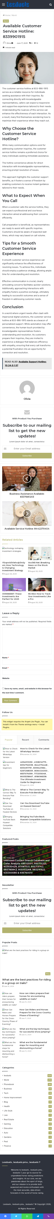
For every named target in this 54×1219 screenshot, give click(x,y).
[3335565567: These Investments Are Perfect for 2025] (14, 584)
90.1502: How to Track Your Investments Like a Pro (39, 596)
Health (7, 1106)
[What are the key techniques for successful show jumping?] (9, 1033)
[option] (27, 861)
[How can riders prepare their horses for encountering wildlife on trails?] (9, 999)
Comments (43, 739)
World (14, 15)
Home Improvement (13, 1097)
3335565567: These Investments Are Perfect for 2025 (11, 596)
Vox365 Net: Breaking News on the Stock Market (39, 565)
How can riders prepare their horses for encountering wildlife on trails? (34, 996)
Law (6, 1115)
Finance (7, 1146)
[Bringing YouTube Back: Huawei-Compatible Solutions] (10, 822)
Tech (6, 1093)
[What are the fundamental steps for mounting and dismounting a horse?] (9, 1049)
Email (5, 668)
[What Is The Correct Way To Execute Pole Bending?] (10, 794)
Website (5, 678)
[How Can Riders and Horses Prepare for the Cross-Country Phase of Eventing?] (9, 1017)
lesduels (7, 1075)
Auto (6, 1133)
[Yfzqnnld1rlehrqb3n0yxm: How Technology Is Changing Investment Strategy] (14, 553)
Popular (8, 739)
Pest (6, 1141)
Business (8, 1089)
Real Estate (9, 1119)
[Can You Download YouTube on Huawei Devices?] (10, 807)
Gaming (7, 1124)
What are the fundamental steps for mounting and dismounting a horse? (33, 1045)
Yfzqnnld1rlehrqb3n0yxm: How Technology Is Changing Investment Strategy (13, 566)
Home (7, 15)
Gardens (7, 1137)
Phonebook (9, 1084)
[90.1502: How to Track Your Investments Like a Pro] (40, 584)
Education (8, 1128)
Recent (25, 739)
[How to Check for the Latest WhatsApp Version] (10, 753)
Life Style (8, 1111)
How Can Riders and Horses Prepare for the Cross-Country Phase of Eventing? (35, 1012)
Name (5, 658)
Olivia (9, 43)
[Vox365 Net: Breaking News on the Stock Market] (40, 553)
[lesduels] (18, 4)
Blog (6, 1102)
